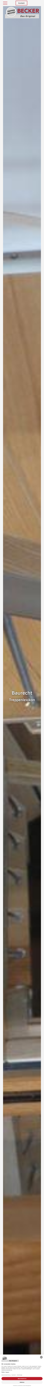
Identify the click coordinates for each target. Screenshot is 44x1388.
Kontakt (21, 3)
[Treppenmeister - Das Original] (22, 14)
